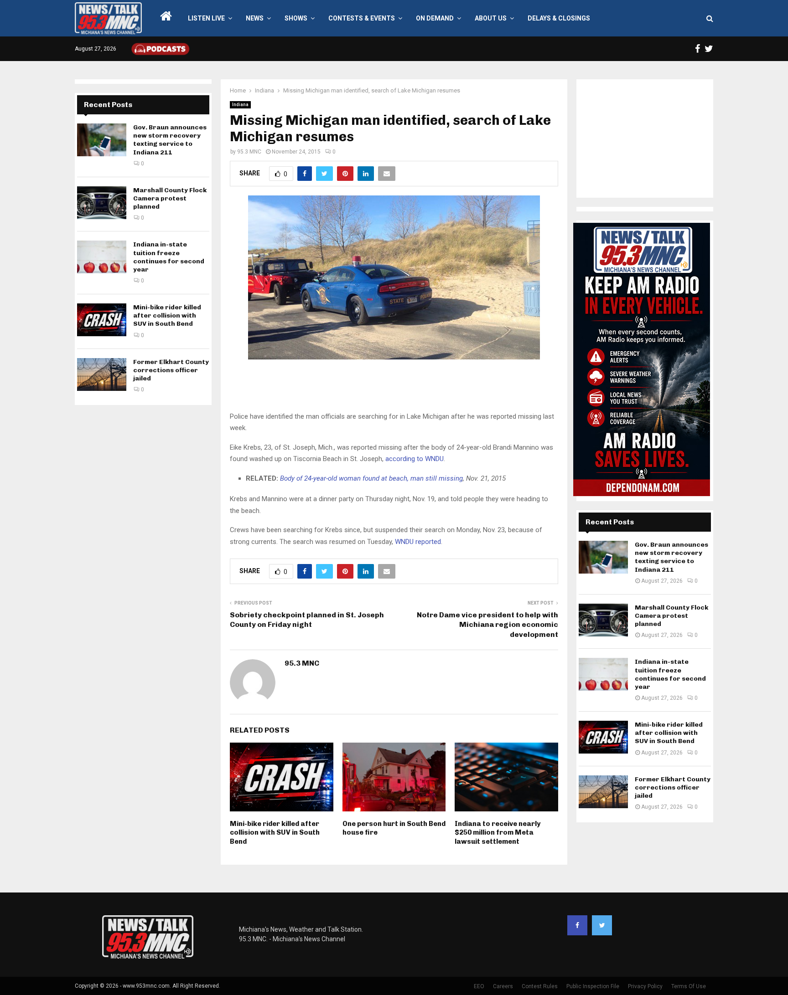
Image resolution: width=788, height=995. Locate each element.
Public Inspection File (592, 986)
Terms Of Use (688, 986)
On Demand (435, 18)
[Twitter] (602, 925)
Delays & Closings (559, 18)
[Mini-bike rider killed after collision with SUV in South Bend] (101, 319)
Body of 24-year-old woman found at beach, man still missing (371, 478)
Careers (503, 986)
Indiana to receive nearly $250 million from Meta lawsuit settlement (497, 833)
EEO (479, 986)
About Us (491, 18)
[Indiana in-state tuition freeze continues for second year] (101, 257)
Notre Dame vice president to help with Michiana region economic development (487, 624)
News (255, 18)
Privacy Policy (645, 986)
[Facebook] (577, 925)
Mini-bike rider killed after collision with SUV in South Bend (275, 833)
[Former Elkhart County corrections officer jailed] (101, 374)
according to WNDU (414, 459)
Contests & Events (361, 18)
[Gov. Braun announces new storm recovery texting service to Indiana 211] (101, 139)
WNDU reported (418, 542)
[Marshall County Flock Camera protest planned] (101, 202)
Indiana (240, 104)
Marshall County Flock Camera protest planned (170, 198)
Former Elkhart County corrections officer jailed (171, 370)
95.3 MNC (249, 152)
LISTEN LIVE (206, 18)
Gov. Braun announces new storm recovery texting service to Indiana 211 (170, 139)
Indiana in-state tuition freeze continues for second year (168, 257)
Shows (296, 18)
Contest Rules (540, 986)
